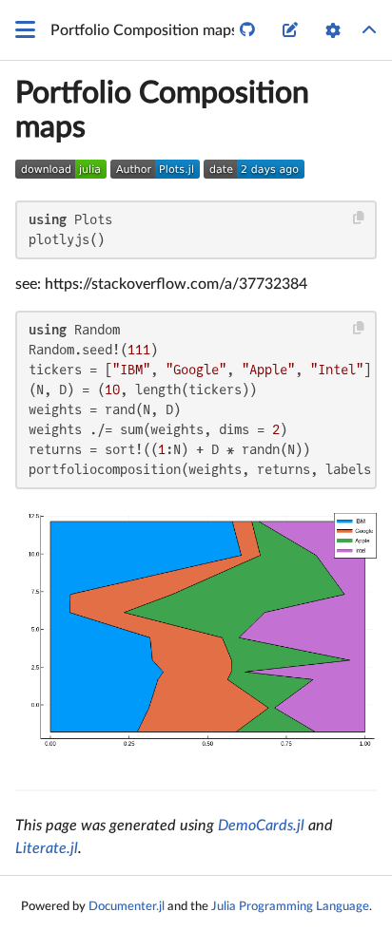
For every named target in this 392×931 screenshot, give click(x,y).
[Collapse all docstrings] (369, 30)
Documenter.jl (126, 906)
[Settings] (333, 30)
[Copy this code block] (359, 218)
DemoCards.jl (261, 825)
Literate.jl (46, 848)
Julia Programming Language (290, 906)
